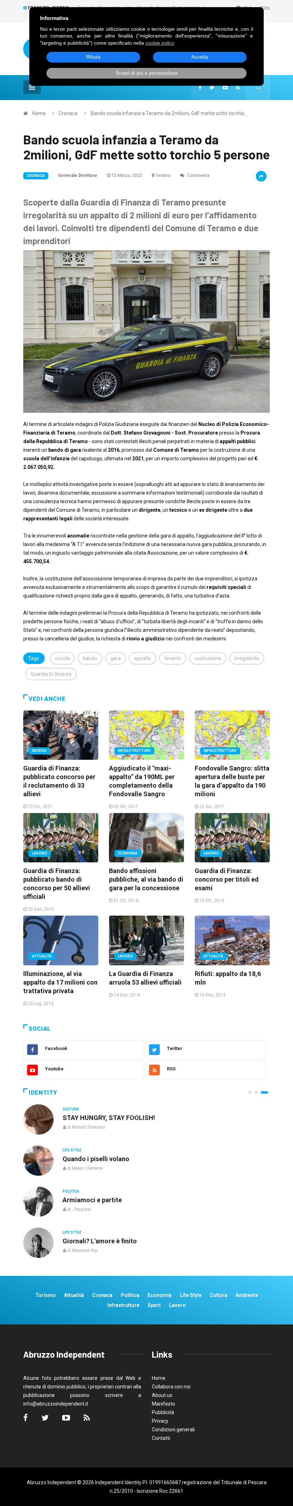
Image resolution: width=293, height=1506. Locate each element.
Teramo (162, 175)
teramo (172, 658)
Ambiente (246, 1295)
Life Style (72, 1150)
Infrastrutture (134, 751)
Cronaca (68, 113)
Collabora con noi (171, 1386)
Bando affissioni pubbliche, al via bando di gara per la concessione (146, 879)
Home (39, 113)
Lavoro (39, 853)
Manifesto (163, 1404)
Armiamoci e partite (92, 1200)
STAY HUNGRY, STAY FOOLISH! (109, 1117)
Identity (43, 1092)
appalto (142, 658)
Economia (128, 853)
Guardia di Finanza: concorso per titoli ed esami (227, 879)
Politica (71, 1191)
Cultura (71, 1109)
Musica (39, 751)
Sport (154, 1305)
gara (115, 658)
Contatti (161, 1438)
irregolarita (246, 658)
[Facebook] (200, 87)
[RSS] (237, 87)
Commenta (197, 175)
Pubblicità (163, 1412)
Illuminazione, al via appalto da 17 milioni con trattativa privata (60, 982)
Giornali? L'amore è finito (100, 1241)
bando (90, 658)
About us (162, 1395)
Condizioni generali (173, 1429)
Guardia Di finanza (50, 674)
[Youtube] (225, 87)
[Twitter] (212, 87)
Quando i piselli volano (96, 1159)
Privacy (160, 1421)
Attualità (42, 956)
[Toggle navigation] (32, 87)
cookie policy (159, 43)
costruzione (207, 658)
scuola (62, 658)
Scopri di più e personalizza (146, 73)
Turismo (45, 1295)
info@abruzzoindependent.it (55, 1404)
